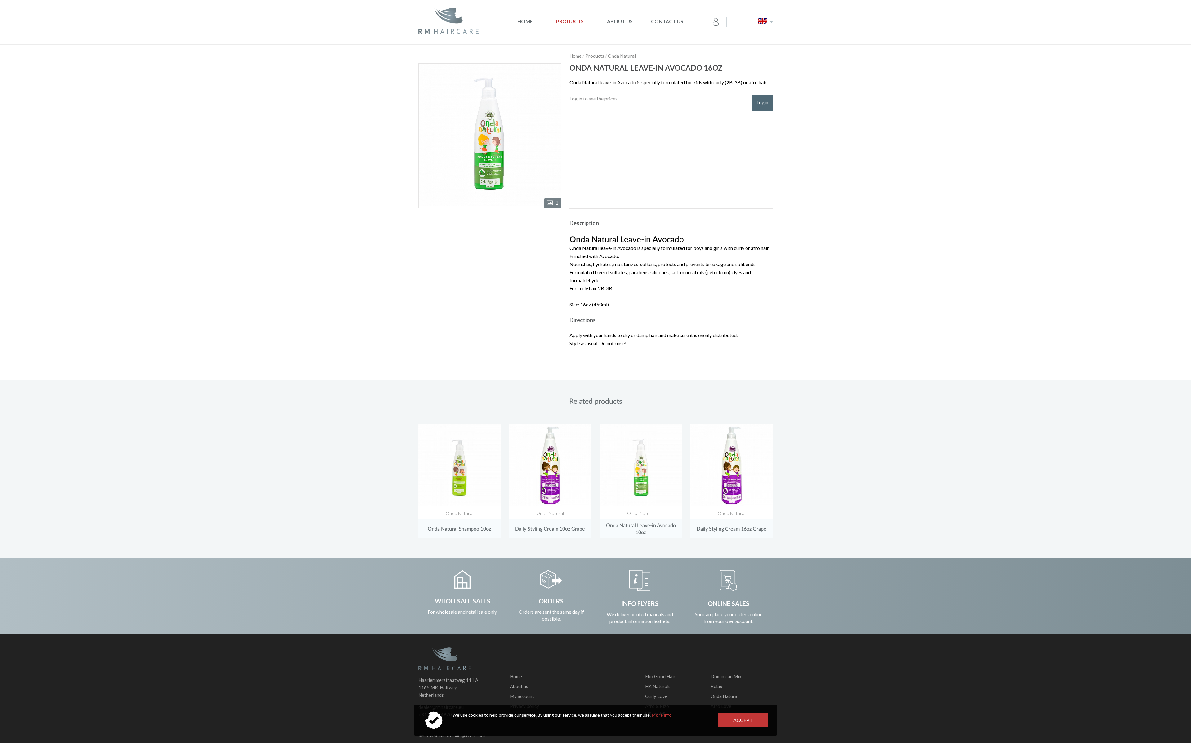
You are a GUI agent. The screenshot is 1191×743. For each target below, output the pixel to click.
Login (762, 102)
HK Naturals (658, 686)
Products (570, 21)
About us (620, 21)
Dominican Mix (726, 676)
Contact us (667, 21)
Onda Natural (622, 56)
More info (662, 715)
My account (522, 696)
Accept (743, 720)
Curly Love (656, 696)
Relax (716, 686)
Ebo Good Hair (660, 676)
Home (525, 21)
